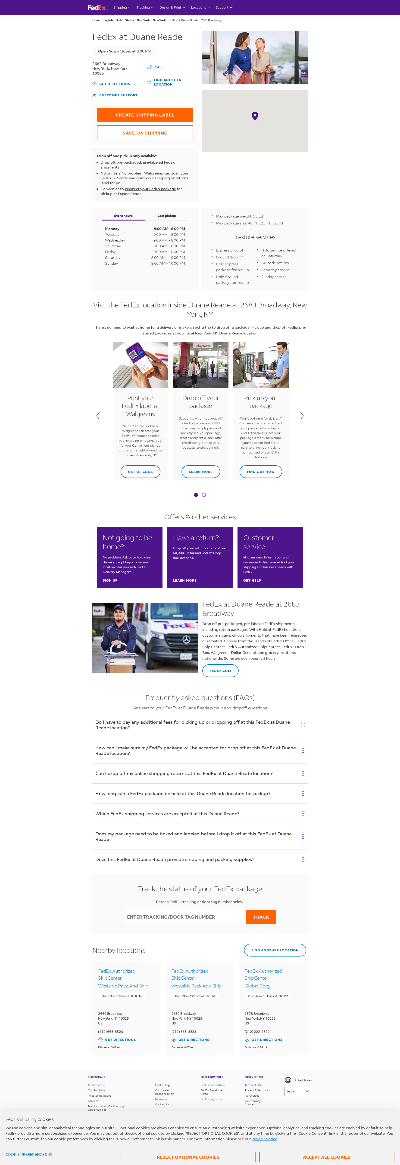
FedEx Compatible (213, 1085)
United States (303, 1080)
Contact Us (162, 1104)
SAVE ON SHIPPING (132, 130)
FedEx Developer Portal (212, 1091)
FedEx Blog (162, 1085)
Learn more (197, 469)
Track (261, 917)
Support (222, 7)
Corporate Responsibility (164, 1091)
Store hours (123, 215)
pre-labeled (153, 162)
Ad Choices (252, 1095)
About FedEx (96, 1085)
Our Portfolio (96, 1090)
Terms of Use (253, 1085)
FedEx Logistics (211, 1099)
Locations (198, 7)
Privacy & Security (256, 1090)
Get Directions (111, 83)
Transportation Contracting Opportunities (106, 1107)
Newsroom (162, 1099)
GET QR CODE (137, 469)
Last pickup (167, 215)
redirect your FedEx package (150, 188)
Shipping (120, 7)
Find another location (167, 82)
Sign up (110, 580)
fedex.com (216, 668)
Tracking (143, 7)
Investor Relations (99, 1095)
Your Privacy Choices (253, 1102)
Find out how (257, 469)
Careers (93, 1101)
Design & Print (170, 7)
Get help (252, 580)
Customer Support (115, 95)
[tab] (196, 495)
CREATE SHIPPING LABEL (136, 113)
